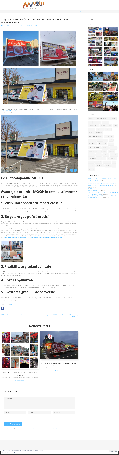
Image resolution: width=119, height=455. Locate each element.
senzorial (107, 165)
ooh (111, 140)
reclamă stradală (98, 161)
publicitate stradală (111, 158)
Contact (92, 5)
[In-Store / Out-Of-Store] (95, 76)
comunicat (23, 25)
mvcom (99, 140)
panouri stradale (91, 154)
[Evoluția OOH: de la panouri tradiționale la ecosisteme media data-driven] (95, 51)
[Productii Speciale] (110, 96)
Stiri (87, 5)
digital (110, 125)
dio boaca (115, 125)
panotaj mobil (94, 147)
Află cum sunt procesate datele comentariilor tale (44, 428)
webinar (113, 165)
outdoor (111, 143)
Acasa (56, 5)
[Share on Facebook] (2, 308)
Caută (116, 19)
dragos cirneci (100, 129)
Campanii (68, 5)
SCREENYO (29, 25)
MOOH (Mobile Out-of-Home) (11, 111)
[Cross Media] (95, 86)
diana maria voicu (103, 125)
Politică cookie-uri (28, 452)
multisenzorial (91, 139)
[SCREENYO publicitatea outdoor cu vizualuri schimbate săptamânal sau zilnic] (110, 31)
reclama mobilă (91, 161)
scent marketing (91, 165)
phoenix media (106, 154)
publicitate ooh (103, 158)
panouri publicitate (103, 151)
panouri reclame (111, 151)
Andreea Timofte (101, 118)
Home (36, 11)
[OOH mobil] (95, 106)
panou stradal (98, 154)
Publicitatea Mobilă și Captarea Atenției (11, 315)
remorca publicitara (107, 161)
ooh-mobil (92, 143)
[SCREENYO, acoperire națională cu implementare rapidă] (95, 41)
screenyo (99, 165)
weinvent (91, 169)
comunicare (105, 121)
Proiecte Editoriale (78, 5)
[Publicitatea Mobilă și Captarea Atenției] (95, 31)
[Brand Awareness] (110, 86)
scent (113, 161)
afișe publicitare (91, 118)
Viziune (62, 5)
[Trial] (110, 76)
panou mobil (105, 147)
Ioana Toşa (41, 235)
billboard (42, 11)
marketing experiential (95, 136)
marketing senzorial (109, 136)
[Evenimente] (110, 106)
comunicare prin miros (93, 125)
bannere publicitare (112, 118)
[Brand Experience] (95, 96)
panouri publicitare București (93, 151)
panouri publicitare (113, 147)
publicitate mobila (93, 158)
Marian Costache (95, 133)
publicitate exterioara (114, 154)
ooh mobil (102, 144)
